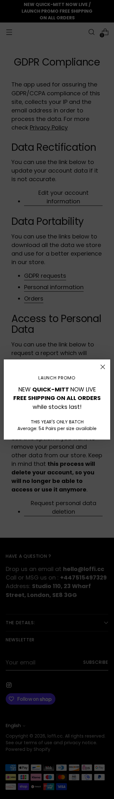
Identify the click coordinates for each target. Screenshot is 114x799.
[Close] (103, 367)
